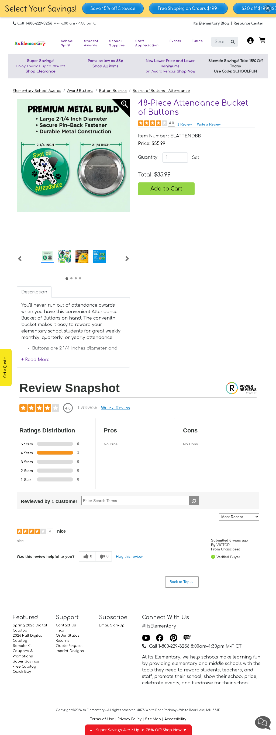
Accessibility (175, 719)
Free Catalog (24, 666)
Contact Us (66, 625)
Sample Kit (22, 646)
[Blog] (187, 638)
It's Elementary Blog (211, 23)
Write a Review (208, 124)
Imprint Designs (70, 651)
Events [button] (175, 41)
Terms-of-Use (102, 719)
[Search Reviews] (194, 500)
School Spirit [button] (67, 43)
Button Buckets (113, 91)
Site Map (153, 719)
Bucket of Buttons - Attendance (161, 91)
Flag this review (129, 556)
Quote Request (69, 646)
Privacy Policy (130, 719)
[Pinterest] (174, 638)
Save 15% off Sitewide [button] (113, 8)
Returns (63, 641)
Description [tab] (34, 292)
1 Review (184, 124)
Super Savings (26, 661)
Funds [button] (197, 41)
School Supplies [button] (117, 43)
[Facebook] (160, 638)
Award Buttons (80, 91)
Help (60, 630)
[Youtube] (146, 638)
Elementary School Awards (37, 91)
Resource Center (248, 23)
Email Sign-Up (112, 625)
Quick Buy (22, 672)
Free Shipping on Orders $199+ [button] (188, 8)
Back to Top (179, 582)
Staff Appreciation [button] (147, 43)
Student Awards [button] (91, 43)
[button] (19, 259)
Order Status (68, 635)
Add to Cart (166, 189)
